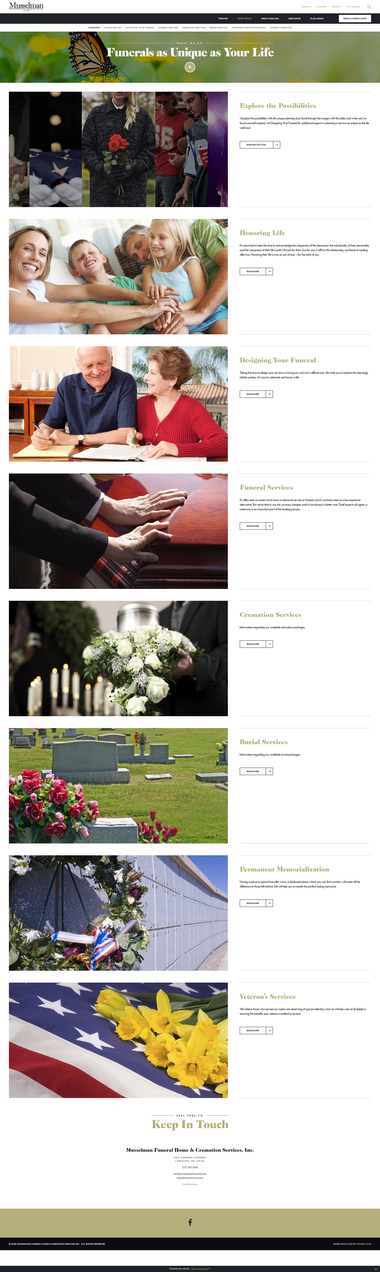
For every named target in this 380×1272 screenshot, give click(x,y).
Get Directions (190, 1184)
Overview (94, 27)
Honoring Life (112, 27)
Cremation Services (194, 27)
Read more (260, 271)
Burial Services (218, 27)
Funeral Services (168, 27)
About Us (306, 6)
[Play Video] (190, 67)
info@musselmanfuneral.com (190, 1173)
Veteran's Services (281, 27)
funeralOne (364, 1243)
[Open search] (369, 7)
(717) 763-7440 (353, 6)
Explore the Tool (256, 144)
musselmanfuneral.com (190, 1177)
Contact (336, 6)
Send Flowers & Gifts (355, 18)
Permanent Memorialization (249, 27)
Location (321, 6)
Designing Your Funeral (140, 27)
